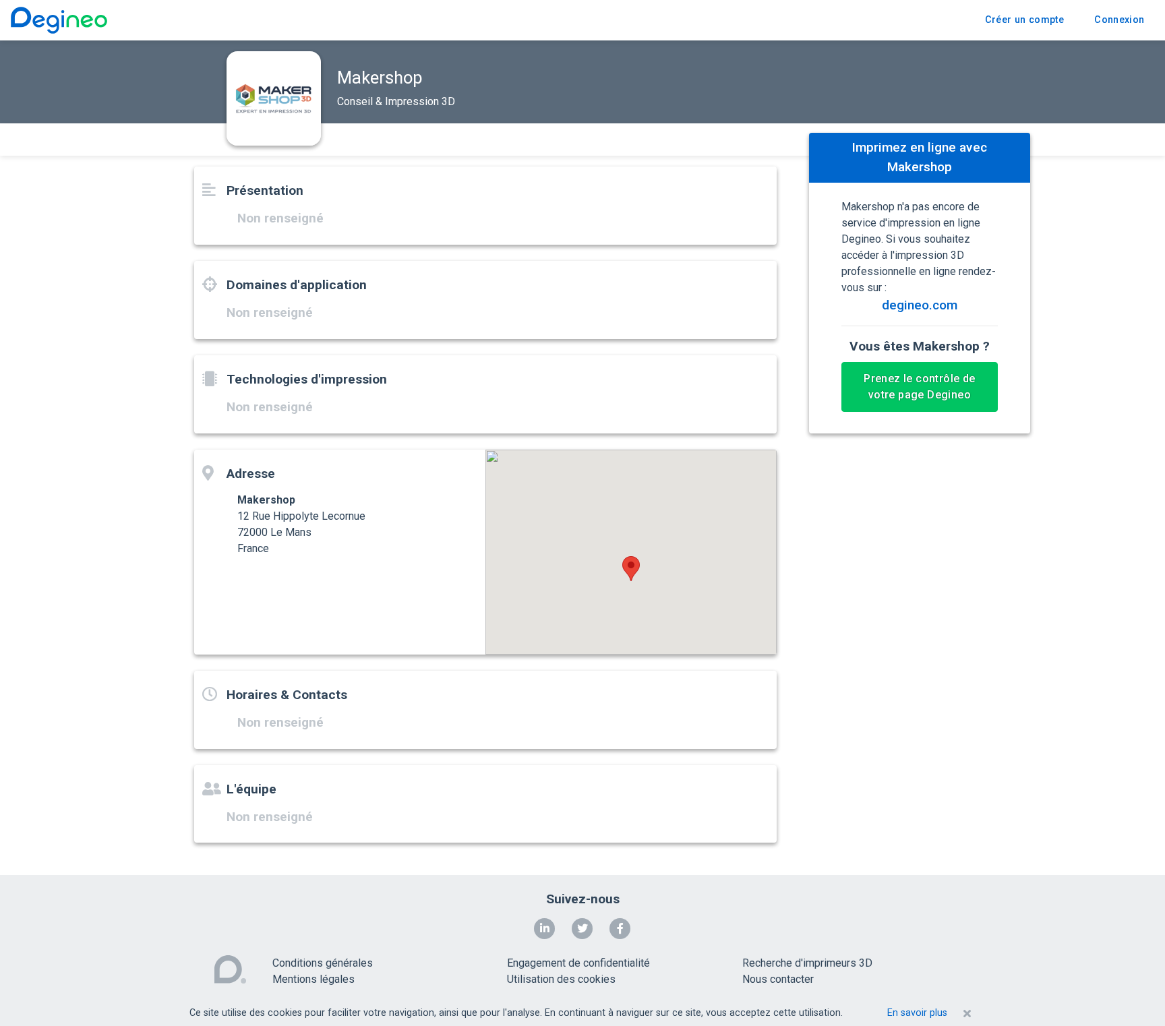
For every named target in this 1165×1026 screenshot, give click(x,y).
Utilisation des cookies (561, 979)
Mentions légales (313, 979)
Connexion (1119, 20)
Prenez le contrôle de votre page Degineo (919, 386)
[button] (631, 568)
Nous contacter (778, 979)
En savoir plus (917, 1013)
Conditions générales (322, 963)
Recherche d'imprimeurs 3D (807, 963)
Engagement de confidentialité (578, 963)
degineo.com (919, 305)
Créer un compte (1024, 20)
